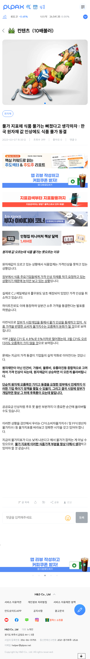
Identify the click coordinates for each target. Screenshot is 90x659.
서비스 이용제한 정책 (65, 602)
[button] (45, 103)
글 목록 (25, 502)
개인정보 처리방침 (37, 602)
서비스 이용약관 (13, 602)
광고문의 (59, 611)
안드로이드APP (13, 611)
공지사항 (38, 611)
